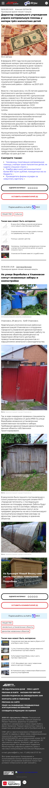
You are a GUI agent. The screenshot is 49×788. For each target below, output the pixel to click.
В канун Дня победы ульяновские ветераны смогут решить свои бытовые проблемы (26, 225)
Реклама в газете (10, 692)
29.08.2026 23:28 (7, 267)
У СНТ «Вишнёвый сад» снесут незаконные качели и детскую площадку (26, 664)
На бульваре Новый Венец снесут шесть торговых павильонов (24, 575)
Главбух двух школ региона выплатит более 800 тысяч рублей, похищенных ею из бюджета (24, 171)
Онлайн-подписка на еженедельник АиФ (22, 696)
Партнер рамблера (21, 777)
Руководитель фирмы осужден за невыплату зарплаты (20, 177)
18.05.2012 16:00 (7, 9)
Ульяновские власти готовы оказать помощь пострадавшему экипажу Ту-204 (27, 232)
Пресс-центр (33, 689)
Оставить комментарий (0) (24, 197)
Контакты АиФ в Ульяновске (16, 699)
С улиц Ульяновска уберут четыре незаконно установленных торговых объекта (27, 649)
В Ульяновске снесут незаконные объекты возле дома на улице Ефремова (28, 671)
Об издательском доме (13, 689)
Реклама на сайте (11, 702)
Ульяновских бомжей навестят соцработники (27, 253)
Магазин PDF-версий (30, 692)
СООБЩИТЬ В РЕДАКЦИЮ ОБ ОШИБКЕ (19, 711)
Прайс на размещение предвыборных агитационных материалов (20, 706)
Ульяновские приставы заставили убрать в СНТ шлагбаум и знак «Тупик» (28, 642)
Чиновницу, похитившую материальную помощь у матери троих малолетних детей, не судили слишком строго (25, 164)
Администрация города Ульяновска (16, 317)
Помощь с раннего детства (20, 239)
